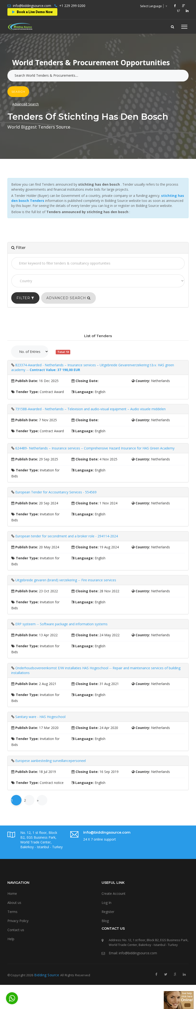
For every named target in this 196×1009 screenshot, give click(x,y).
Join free (108, 75)
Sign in (84, 75)
